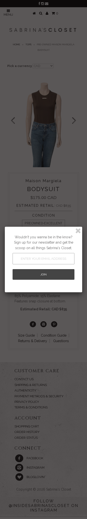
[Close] (78, 230)
